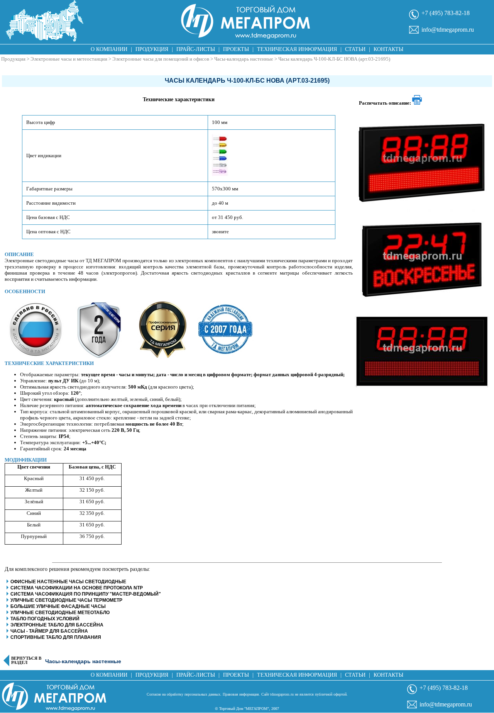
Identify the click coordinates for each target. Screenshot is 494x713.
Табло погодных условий (45, 618)
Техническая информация (297, 49)
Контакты (388, 49)
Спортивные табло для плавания (55, 637)
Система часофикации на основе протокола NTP (76, 588)
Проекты (236, 49)
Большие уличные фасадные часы (58, 606)
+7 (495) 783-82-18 (445, 13)
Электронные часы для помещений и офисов (160, 59)
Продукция (151, 49)
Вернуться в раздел (26, 660)
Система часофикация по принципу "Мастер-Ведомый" (85, 594)
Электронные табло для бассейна (56, 625)
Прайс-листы (195, 49)
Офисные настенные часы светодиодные (68, 581)
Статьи (355, 49)
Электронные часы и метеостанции (68, 59)
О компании (109, 49)
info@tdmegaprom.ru (447, 29)
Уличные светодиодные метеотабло (60, 612)
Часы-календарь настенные (243, 59)
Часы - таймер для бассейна (49, 631)
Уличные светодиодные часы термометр (66, 600)
